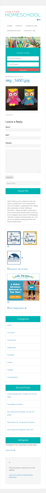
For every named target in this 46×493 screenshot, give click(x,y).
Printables (10, 355)
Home (9, 26)
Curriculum (31, 26)
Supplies (10, 370)
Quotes (9, 362)
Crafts (18, 26)
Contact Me (29, 31)
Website (9, 143)
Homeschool (11, 340)
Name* (8, 127)
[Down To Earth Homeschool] (23, 14)
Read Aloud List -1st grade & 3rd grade (20, 422)
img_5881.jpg (17, 80)
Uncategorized (12, 377)
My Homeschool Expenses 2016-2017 (20, 430)
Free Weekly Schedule (15, 404)
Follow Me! (9, 450)
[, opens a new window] (38, 20)
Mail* (8, 135)
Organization (14, 31)
